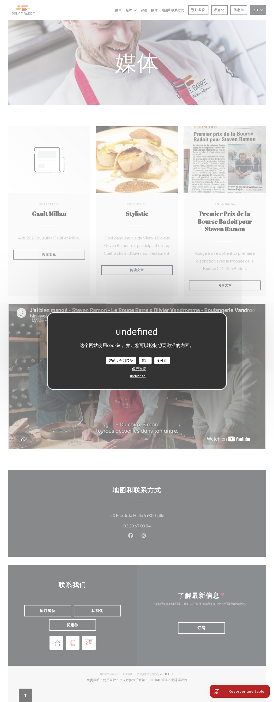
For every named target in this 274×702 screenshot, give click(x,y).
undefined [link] (138, 376)
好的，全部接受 (121, 360)
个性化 (162, 360)
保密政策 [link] (139, 368)
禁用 (145, 360)
